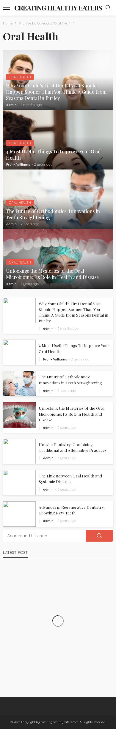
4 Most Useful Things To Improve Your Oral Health (53, 154)
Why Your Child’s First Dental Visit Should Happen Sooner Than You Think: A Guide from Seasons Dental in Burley (56, 91)
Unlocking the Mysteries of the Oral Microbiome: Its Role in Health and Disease (52, 274)
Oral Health (20, 77)
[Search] (108, 8)
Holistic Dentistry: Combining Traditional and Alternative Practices (72, 447)
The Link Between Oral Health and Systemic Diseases (70, 478)
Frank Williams (18, 164)
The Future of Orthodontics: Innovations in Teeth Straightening (53, 214)
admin (11, 105)
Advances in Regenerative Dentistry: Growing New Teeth (72, 509)
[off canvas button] (6, 8)
